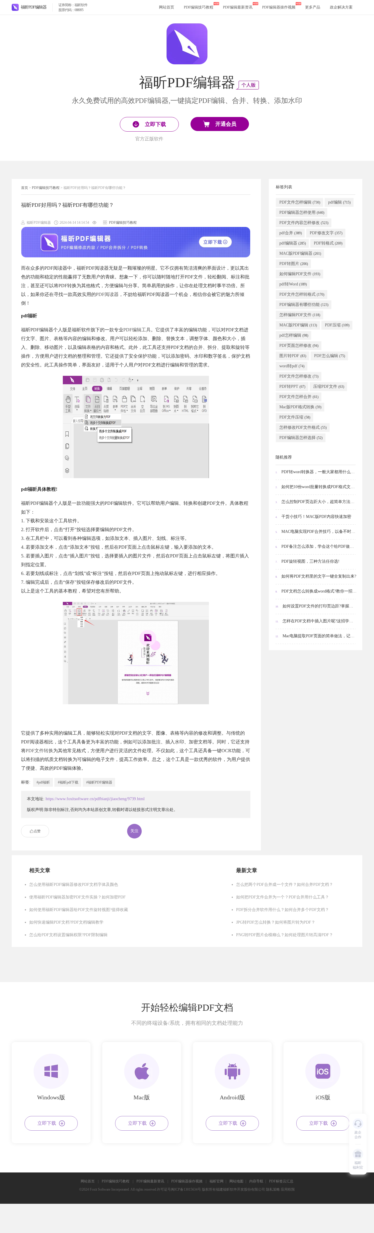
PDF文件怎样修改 (298, 376)
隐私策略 (273, 1189)
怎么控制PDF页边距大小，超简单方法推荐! (316, 502)
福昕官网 (216, 1181)
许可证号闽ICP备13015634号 (179, 1189)
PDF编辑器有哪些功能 (303, 304)
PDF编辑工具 (137, 329)
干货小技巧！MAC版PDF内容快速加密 (313, 516)
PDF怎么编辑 (329, 356)
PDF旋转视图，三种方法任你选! (308, 561)
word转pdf (291, 366)
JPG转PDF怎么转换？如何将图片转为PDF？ (275, 922)
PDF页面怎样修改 (298, 345)
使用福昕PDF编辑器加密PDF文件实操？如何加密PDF (77, 897)
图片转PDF (292, 356)
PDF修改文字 (326, 233)
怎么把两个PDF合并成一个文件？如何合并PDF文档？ (284, 884)
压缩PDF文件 (328, 386)
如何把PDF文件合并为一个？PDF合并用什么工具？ (282, 897)
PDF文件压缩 (294, 417)
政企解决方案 (341, 7)
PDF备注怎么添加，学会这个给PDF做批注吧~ (316, 546)
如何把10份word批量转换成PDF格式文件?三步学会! (316, 487)
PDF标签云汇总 (281, 1181)
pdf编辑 (339, 202)
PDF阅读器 (107, 294)
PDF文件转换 (39, 750)
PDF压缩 (337, 325)
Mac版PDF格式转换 (300, 407)
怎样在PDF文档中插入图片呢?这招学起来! (316, 621)
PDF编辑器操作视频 (278, 7)
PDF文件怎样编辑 (299, 202)
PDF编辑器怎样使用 (301, 212)
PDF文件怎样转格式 (301, 294)
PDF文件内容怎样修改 (303, 223)
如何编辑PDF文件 (299, 274)
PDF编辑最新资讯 (237, 7)
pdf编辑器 (292, 243)
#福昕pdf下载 (68, 782)
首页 (24, 188)
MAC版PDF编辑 (298, 325)
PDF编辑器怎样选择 (301, 437)
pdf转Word (293, 284)
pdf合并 (290, 233)
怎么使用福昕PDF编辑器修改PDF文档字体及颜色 (73, 884)
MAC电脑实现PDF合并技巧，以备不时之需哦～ (316, 531)
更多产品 (312, 7)
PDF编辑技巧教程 (198, 7)
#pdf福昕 (43, 782)
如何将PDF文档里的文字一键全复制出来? (316, 576)
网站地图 (236, 1181)
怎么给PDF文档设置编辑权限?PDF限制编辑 (68, 935)
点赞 (37, 831)
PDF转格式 (328, 243)
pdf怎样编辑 (293, 335)
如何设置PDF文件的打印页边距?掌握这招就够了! (316, 606)
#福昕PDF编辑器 (99, 782)
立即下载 (46, 1123)
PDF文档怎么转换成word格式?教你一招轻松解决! (316, 591)
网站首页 (166, 7)
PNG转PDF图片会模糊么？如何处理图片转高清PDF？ (284, 935)
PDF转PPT (292, 386)
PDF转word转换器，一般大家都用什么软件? (316, 472)
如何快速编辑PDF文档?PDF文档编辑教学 (66, 922)
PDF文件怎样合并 (298, 397)
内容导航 (256, 1181)
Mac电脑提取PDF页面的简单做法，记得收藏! (316, 636)
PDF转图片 (293, 263)
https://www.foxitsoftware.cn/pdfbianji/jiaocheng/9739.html (95, 799)
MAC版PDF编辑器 (300, 253)
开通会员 (225, 124)
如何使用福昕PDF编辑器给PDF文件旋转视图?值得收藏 (78, 909)
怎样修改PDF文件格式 (303, 427)
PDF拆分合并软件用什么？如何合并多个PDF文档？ (282, 909)
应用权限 (288, 1189)
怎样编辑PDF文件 (299, 315)
